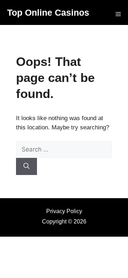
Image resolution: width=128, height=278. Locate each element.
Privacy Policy (64, 211)
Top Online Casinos (48, 12)
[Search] (26, 166)
